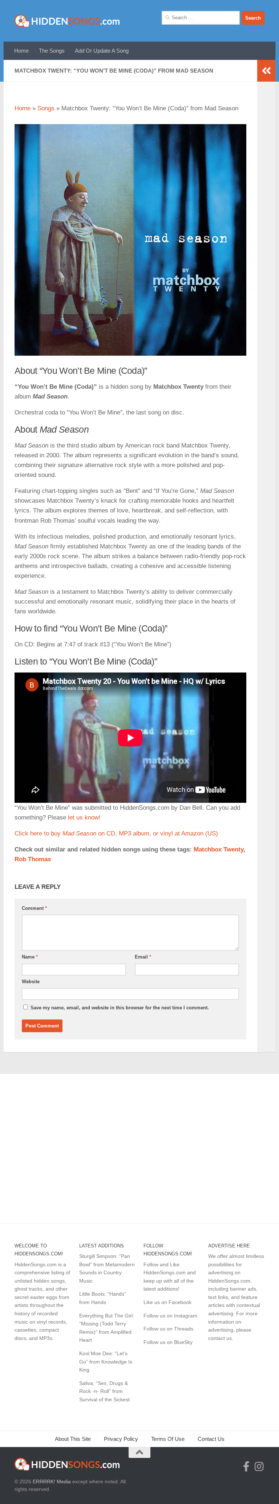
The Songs (52, 51)
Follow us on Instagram (170, 1316)
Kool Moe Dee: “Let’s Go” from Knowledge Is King (105, 1361)
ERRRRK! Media (52, 1481)
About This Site (73, 1439)
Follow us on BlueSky (168, 1342)
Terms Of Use (168, 1439)
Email (143, 957)
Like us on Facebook (167, 1302)
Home (21, 51)
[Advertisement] (139, 1145)
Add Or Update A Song (102, 51)
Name (30, 957)
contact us (220, 1338)
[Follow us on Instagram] (259, 1467)
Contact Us (211, 1439)
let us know (83, 817)
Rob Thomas (33, 859)
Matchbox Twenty (218, 849)
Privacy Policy (121, 1439)
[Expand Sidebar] (266, 71)
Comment (34, 908)
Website (31, 981)
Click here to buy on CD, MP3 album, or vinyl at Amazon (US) (116, 833)
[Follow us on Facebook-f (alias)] (246, 1467)
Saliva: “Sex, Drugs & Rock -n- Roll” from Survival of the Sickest (104, 1391)
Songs (45, 108)
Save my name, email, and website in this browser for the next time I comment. (120, 1007)
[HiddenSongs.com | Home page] (67, 21)
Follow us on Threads (168, 1329)
